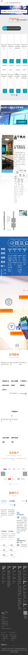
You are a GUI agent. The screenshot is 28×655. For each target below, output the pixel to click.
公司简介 (3, 572)
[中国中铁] (18, 469)
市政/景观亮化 (19, 578)
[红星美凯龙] (18, 479)
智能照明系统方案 (6, 310)
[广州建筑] (23, 469)
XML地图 (15, 652)
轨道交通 (24, 586)
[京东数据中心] (9, 479)
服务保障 (3, 582)
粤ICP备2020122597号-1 (18, 650)
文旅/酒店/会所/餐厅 (20, 603)
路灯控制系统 (8, 582)
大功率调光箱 (23, 11)
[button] (4, 9)
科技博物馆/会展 (19, 583)
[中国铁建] (14, 469)
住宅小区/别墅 (19, 608)
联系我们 (19, 5)
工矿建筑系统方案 (16, 333)
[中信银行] (23, 479)
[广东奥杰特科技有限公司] (2, 0)
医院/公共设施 (19, 572)
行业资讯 (4, 501)
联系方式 (24, 609)
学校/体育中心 (19, 575)
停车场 (24, 595)
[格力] (5, 479)
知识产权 (14, 582)
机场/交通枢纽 (19, 599)
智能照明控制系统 (8, 573)
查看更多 (13, 95)
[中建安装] (9, 469)
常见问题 (24, 578)
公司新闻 (12, 501)
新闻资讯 (15, 5)
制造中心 (3, 578)
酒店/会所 (24, 601)
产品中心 (9, 5)
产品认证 (14, 575)
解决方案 (17, 5)
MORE (11, 504)
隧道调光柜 (8, 585)
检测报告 (14, 578)
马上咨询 (21, 122)
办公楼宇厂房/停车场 (19, 588)
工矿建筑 (24, 598)
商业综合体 (24, 593)
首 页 (5, 5)
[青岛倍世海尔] (14, 479)
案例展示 (13, 5)
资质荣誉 (11, 5)
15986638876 (23, 20)
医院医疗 (24, 589)
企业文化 (3, 575)
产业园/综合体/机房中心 (19, 594)
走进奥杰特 (7, 8)
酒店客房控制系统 (8, 578)
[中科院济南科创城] (5, 469)
